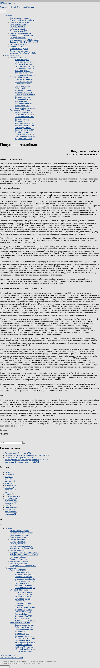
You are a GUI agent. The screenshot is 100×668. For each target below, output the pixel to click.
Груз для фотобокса (18, 44)
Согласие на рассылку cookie (31, 663)
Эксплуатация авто (23, 84)
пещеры (9, 494)
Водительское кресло (23, 139)
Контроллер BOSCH (23, 103)
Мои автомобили (12, 55)
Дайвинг (8, 16)
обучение (10, 490)
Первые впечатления (23, 82)
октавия (10, 492)
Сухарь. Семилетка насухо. (21, 33)
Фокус (9, 477)
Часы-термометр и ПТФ (25, 130)
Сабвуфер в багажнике (24, 114)
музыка (9, 488)
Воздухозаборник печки (25, 108)
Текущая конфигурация (19, 18)
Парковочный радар (23, 99)
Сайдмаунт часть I (17, 27)
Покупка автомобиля (23, 79)
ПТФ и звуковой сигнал (25, 95)
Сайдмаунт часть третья (15, 457)
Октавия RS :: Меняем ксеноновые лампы (22, 455)
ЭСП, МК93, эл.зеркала (24, 134)
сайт (8, 505)
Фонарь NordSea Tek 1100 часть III (24, 42)
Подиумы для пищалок (24, 68)
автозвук (10, 481)
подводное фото (13, 496)
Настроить (5, 667)
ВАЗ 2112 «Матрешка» (19, 77)
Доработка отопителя (23, 132)
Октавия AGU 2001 (18, 57)
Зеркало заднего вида (19, 51)
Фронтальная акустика (24, 112)
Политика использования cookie (10, 663)
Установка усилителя (23, 93)
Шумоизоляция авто (23, 97)
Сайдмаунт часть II (17, 29)
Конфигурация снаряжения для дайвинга (22, 460)
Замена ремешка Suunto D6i (21, 35)
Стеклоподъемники (23, 128)
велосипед (10, 483)
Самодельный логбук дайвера (22, 20)
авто (8, 479)
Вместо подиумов (22, 71)
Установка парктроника (24, 62)
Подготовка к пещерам (19, 22)
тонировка (10, 514)
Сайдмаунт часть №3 (18, 31)
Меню (3, 11)
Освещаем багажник (23, 64)
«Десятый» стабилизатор (25, 136)
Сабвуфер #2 (20, 88)
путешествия (12, 501)
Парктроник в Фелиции (25, 75)
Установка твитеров (23, 90)
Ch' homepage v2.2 (7, 3)
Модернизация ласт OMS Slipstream (24, 40)
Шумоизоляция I (22, 119)
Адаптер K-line (21, 101)
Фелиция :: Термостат (24, 73)
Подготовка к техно (18, 25)
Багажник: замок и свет (24, 123)
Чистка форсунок (22, 106)
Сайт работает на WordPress (11, 658)
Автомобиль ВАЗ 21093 (20, 110)
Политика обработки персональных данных (13, 661)
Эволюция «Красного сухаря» (17, 462)
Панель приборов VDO (24, 117)
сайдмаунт (10, 503)
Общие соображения (18, 46)
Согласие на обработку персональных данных (44, 661)
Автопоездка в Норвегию (15, 453)
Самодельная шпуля (18, 38)
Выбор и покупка (22, 60)
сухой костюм (12, 512)
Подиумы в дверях (22, 86)
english (9, 472)
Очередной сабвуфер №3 (25, 66)
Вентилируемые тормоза (25, 125)
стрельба (10, 509)
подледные (11, 499)
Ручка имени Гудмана (19, 49)
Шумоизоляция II (22, 121)
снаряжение (11, 507)
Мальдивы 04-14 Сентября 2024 (23, 53)
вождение (10, 485)
